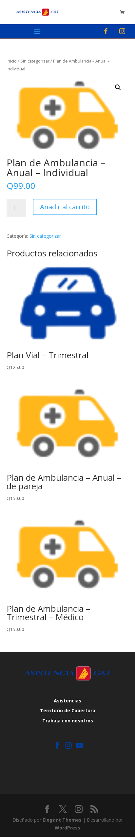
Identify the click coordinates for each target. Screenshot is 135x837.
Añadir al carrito (65, 206)
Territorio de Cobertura (67, 710)
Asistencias (67, 701)
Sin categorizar (34, 61)
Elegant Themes (62, 820)
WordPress (67, 828)
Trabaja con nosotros (67, 720)
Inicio (12, 61)
